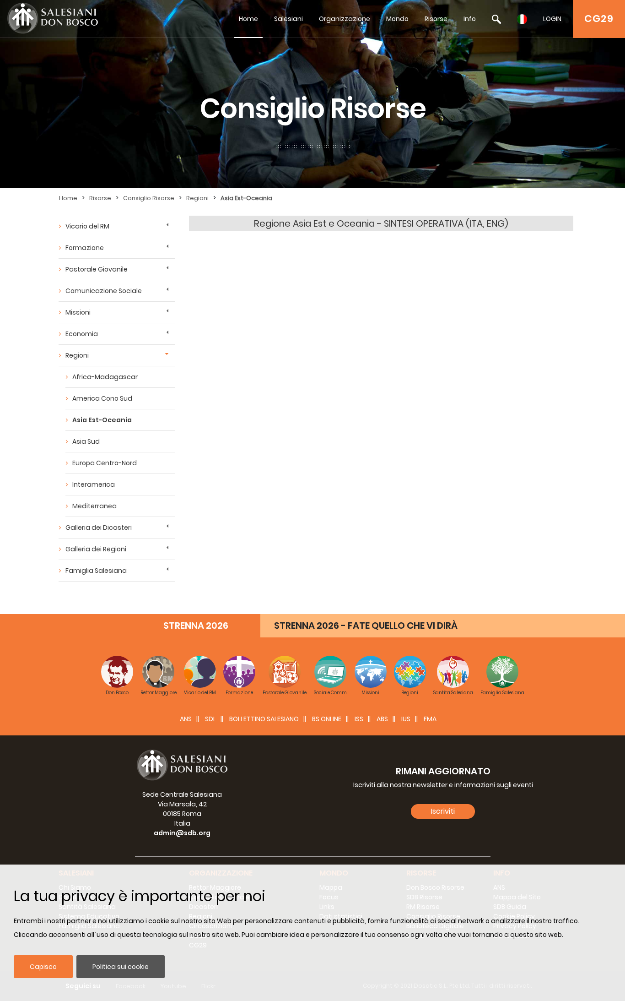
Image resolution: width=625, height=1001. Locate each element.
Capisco (43, 966)
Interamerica (93, 484)
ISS (359, 719)
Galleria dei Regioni (95, 549)
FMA (430, 719)
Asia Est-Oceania (246, 198)
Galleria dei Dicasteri (98, 527)
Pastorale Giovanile (96, 269)
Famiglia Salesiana (96, 570)
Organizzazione (344, 18)
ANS (186, 719)
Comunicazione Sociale (103, 290)
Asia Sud (86, 441)
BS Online (326, 719)
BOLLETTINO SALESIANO (264, 719)
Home (248, 18)
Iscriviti (443, 811)
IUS (405, 719)
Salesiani (288, 18)
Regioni (197, 198)
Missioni (78, 312)
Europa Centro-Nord (104, 463)
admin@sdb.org (182, 833)
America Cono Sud (102, 398)
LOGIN (552, 18)
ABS (382, 719)
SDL (210, 719)
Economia (81, 333)
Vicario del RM (87, 226)
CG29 (599, 18)
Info (469, 18)
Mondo (397, 18)
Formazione (84, 247)
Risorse (436, 18)
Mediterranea (94, 506)
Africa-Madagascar (105, 376)
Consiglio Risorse (148, 198)
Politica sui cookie (120, 966)
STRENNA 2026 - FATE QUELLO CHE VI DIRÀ (366, 625)
